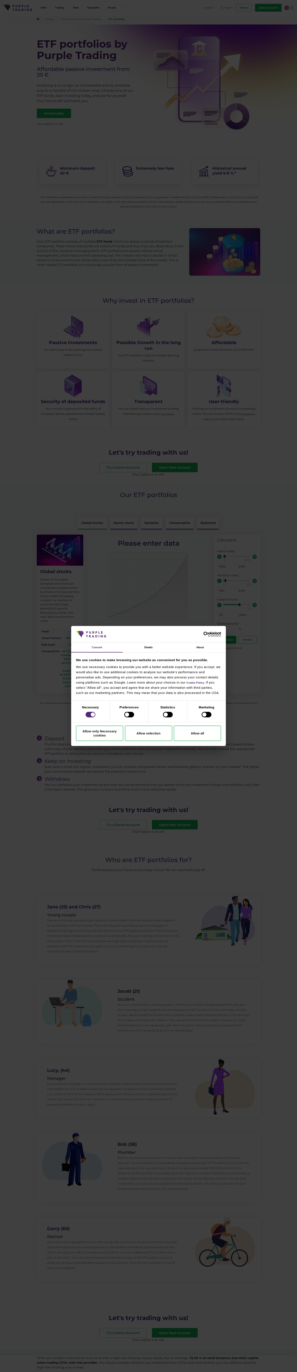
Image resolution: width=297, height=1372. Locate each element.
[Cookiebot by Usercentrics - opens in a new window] (206, 633)
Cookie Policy (198, 683)
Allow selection (148, 734)
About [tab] (200, 647)
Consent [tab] (97, 647)
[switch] (129, 715)
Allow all (197, 734)
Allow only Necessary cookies (99, 734)
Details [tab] (148, 647)
